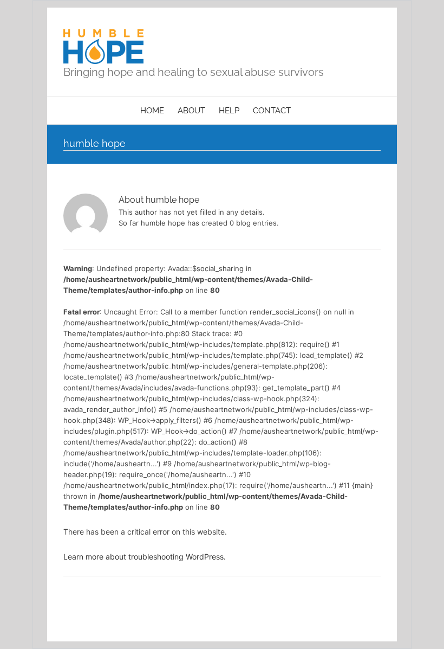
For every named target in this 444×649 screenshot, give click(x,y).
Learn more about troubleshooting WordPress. (144, 556)
